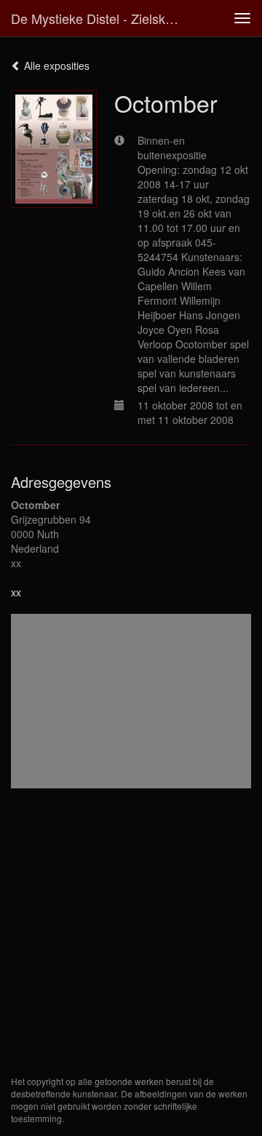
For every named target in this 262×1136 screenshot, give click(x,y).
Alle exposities (55, 65)
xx (16, 592)
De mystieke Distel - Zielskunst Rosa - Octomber (100, 18)
